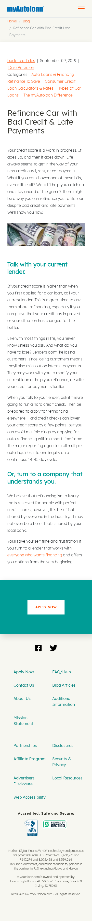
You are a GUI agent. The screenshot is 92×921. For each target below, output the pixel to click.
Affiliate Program (29, 758)
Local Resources (67, 778)
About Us (22, 698)
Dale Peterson (21, 67)
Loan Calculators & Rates (30, 88)
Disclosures (62, 745)
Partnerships (25, 745)
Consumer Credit (60, 81)
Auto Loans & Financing (52, 74)
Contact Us (23, 685)
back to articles (21, 60)
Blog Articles (64, 685)
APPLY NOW (46, 607)
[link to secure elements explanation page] (32, 823)
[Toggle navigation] (81, 8)
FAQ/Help (61, 671)
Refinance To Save (23, 81)
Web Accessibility (29, 797)
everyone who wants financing (34, 554)
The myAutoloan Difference (48, 95)
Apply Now (23, 671)
